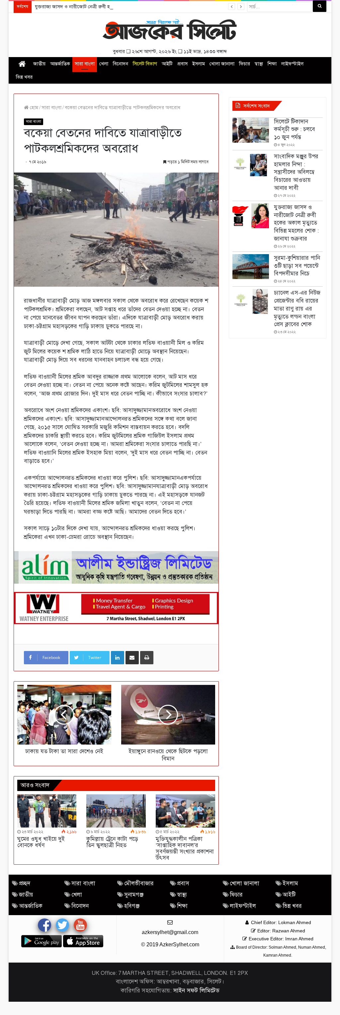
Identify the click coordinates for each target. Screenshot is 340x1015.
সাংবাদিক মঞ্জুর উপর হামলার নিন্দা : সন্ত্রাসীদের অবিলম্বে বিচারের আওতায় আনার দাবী (296, 172)
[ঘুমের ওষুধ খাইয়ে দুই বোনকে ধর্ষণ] (47, 811)
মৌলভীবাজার (139, 883)
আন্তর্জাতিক (60, 64)
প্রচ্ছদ (24, 883)
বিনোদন (120, 64)
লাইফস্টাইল (292, 64)
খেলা (103, 64)
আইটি (167, 64)
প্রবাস (182, 64)
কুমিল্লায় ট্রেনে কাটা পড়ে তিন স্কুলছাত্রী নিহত (112, 842)
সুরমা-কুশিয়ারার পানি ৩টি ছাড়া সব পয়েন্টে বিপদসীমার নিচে (297, 265)
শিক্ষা (272, 64)
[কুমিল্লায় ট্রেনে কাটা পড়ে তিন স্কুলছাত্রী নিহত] (116, 811)
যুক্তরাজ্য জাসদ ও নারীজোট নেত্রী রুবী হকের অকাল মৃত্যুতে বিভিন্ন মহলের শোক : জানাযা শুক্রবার (124, 7)
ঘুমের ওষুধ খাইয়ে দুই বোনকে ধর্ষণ (41, 842)
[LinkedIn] (117, 657)
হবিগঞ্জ (131, 906)
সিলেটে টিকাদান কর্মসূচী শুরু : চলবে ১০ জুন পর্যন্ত (294, 129)
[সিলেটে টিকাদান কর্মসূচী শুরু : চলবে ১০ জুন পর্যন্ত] (250, 130)
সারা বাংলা (85, 64)
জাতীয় (39, 64)
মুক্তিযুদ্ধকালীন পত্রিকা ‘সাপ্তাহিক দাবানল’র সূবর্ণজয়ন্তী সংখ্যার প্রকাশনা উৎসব (185, 848)
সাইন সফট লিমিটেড (196, 990)
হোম (33, 107)
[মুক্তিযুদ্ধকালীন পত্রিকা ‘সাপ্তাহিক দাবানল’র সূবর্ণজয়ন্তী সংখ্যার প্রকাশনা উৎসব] (185, 811)
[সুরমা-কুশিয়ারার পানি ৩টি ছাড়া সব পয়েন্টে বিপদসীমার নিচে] (250, 266)
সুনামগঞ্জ (133, 894)
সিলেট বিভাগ (145, 64)
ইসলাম (198, 64)
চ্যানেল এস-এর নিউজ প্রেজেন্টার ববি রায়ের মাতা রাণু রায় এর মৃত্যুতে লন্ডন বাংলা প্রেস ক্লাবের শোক (297, 308)
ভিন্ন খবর (24, 77)
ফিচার (244, 64)
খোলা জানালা (222, 64)
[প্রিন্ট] (146, 657)
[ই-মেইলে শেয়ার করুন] (132, 657)
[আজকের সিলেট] (170, 30)
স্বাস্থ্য (259, 64)
